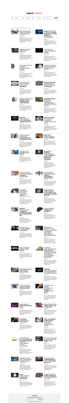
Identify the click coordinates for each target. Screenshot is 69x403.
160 (25, 28)
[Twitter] (32, 395)
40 (14, 28)
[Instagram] (35, 395)
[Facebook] (33, 395)
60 (16, 28)
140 (23, 28)
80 (17, 28)
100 (19, 28)
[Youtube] (36, 395)
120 (21, 28)
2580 (29, 28)
